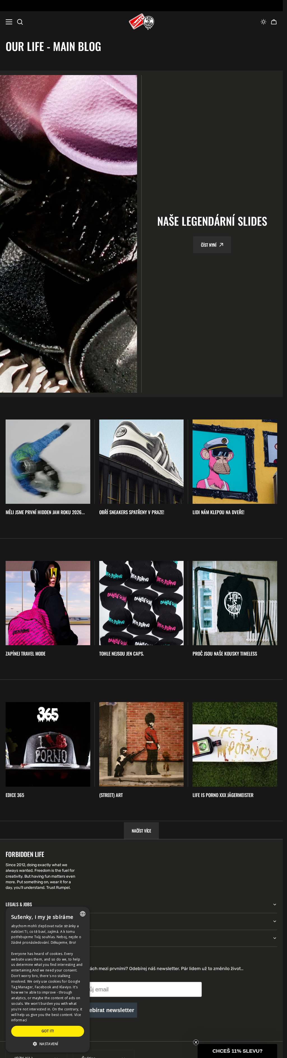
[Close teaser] (196, 1042)
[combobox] (82, 914)
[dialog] (48, 979)
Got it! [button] (47, 1031)
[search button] (20, 21)
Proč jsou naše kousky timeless (225, 653)
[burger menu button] (9, 21)
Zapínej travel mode (25, 653)
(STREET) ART (111, 795)
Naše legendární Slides (212, 220)
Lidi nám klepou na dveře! (218, 512)
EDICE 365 (15, 795)
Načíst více (141, 831)
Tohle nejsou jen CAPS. (121, 653)
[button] (263, 22)
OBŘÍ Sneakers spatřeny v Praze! (131, 512)
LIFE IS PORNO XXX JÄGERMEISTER (223, 795)
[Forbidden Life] (141, 21)
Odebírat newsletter (107, 1010)
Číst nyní (208, 245)
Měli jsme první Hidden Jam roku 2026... (45, 512)
